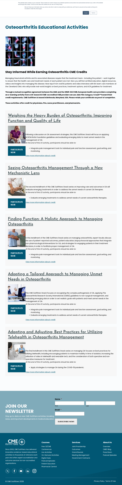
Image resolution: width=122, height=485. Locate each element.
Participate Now (17, 151)
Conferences (47, 449)
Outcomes (76, 449)
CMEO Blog (107, 449)
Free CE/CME (46, 446)
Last (87, 406)
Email (58, 410)
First (56, 406)
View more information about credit (40, 155)
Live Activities (47, 452)
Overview (106, 446)
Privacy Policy (99, 481)
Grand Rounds (77, 452)
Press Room (107, 452)
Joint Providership (79, 446)
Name (58, 399)
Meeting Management (80, 455)
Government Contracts (81, 458)
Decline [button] (93, 13)
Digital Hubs (46, 458)
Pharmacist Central (49, 467)
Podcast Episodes (48, 461)
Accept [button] (86, 13)
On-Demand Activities (50, 455)
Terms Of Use (110, 481)
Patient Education (48, 464)
